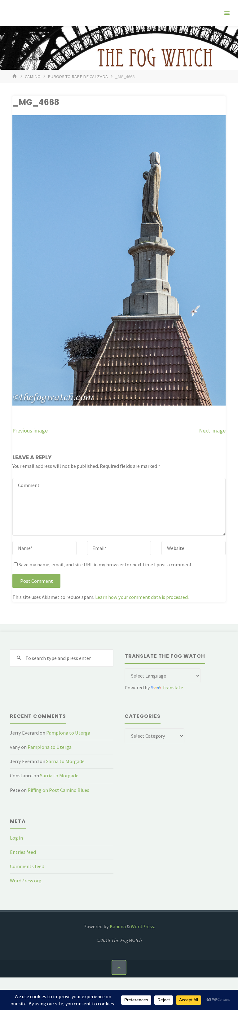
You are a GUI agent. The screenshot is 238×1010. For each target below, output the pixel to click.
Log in (16, 838)
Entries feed (23, 852)
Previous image (30, 430)
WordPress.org (26, 880)
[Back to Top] (119, 967)
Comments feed (27, 866)
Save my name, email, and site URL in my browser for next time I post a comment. (106, 564)
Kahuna (117, 926)
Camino (33, 76)
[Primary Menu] (227, 13)
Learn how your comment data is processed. (142, 597)
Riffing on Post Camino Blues (58, 790)
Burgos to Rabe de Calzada (78, 76)
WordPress (142, 926)
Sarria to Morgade (65, 761)
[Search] (19, 658)
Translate (172, 687)
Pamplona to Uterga (68, 733)
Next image (212, 430)
